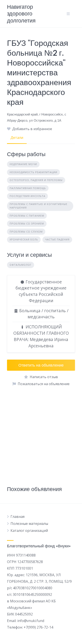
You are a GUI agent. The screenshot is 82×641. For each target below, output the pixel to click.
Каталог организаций (29, 530)
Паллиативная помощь (28, 188)
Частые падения (57, 239)
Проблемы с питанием (27, 215)
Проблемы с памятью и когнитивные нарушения (38, 205)
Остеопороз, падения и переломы (36, 180)
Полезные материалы (29, 523)
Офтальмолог (20, 264)
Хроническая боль (24, 239)
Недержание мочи (23, 164)
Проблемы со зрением (27, 223)
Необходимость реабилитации (33, 172)
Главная (17, 516)
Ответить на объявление (41, 365)
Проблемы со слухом (26, 231)
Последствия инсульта (27, 196)
